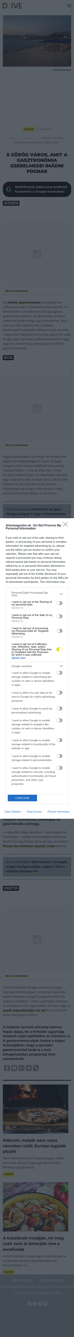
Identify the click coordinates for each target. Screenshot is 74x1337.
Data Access (34, 811)
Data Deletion (13, 811)
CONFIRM (22, 798)
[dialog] (37, 668)
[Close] (66, 525)
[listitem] (37, 594)
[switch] (59, 603)
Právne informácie (58, 811)
